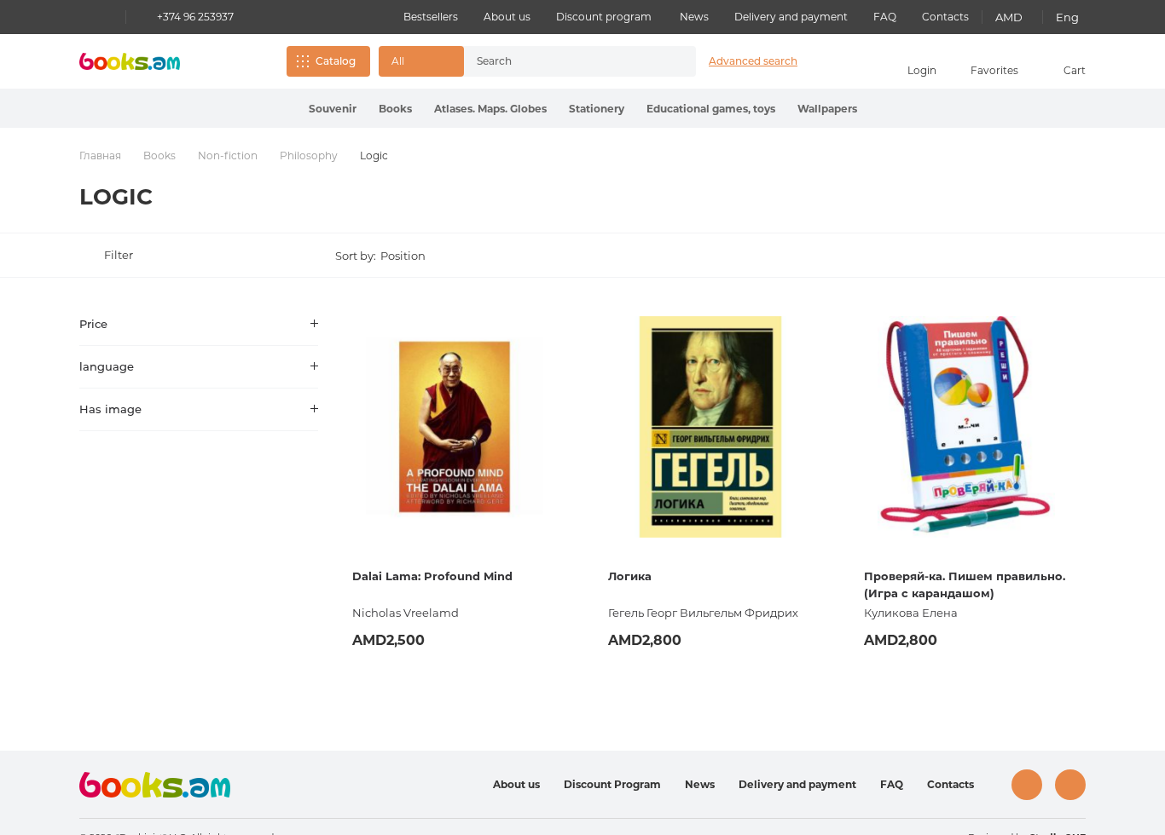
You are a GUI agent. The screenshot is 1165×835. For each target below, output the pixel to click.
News (694, 16)
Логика (630, 576)
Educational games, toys (710, 108)
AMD (1009, 17)
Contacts (945, 16)
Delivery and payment (791, 16)
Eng (1067, 17)
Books (395, 108)
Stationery (596, 108)
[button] (421, 61)
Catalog (336, 61)
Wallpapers (827, 108)
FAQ (884, 16)
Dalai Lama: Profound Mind (432, 576)
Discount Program (612, 784)
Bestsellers (430, 16)
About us (507, 16)
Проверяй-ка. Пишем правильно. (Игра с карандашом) (964, 584)
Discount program (604, 16)
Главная (100, 155)
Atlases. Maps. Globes (490, 108)
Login (921, 70)
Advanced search (753, 61)
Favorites (994, 70)
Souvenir (332, 108)
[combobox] (562, 61)
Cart (1075, 70)
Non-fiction (228, 155)
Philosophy (309, 155)
